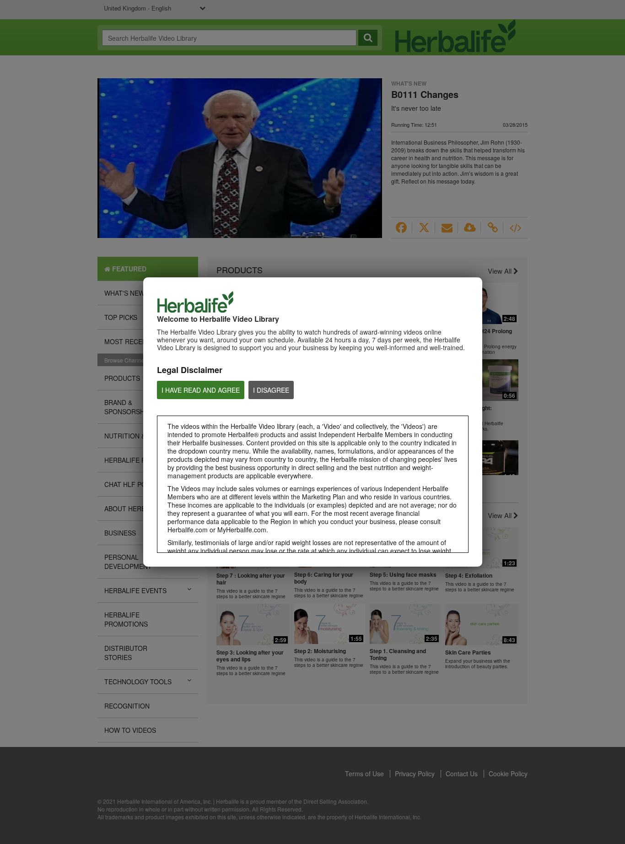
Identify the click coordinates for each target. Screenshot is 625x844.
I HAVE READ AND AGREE (201, 390)
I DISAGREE (271, 390)
